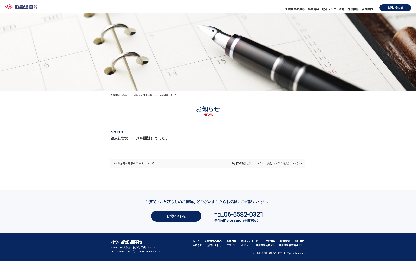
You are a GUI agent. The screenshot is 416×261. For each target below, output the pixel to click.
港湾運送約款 (263, 245)
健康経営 (285, 241)
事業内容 (313, 9)
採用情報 (353, 9)
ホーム (196, 241)
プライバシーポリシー (239, 245)
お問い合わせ (395, 7)
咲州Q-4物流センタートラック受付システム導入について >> (267, 163)
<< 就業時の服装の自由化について (134, 163)
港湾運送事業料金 (288, 245)
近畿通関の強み (295, 9)
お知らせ (197, 245)
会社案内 (367, 9)
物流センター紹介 (333, 9)
